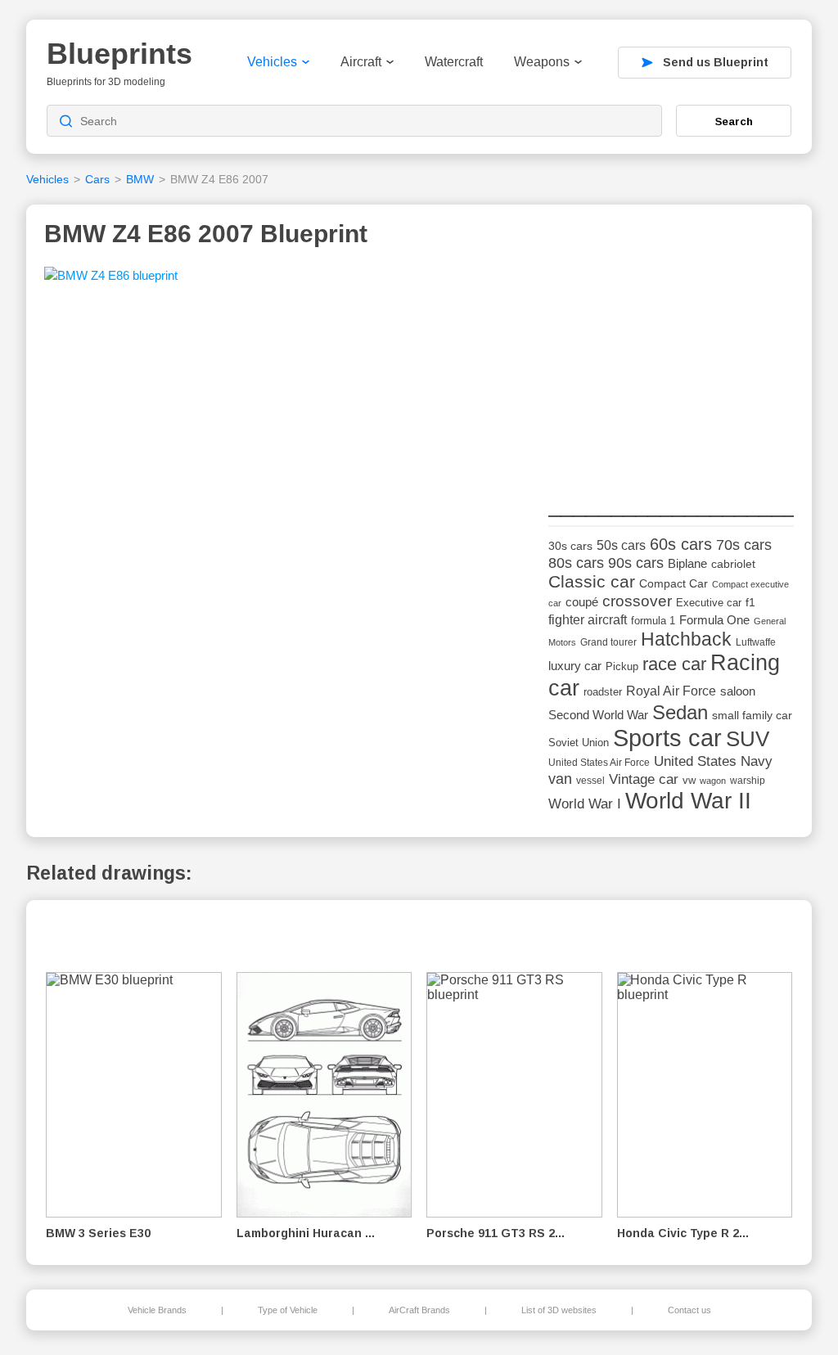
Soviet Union (578, 742)
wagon (713, 781)
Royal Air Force (671, 690)
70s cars (744, 545)
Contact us (689, 1310)
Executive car (708, 602)
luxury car (574, 666)
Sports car (667, 737)
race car (674, 664)
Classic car (591, 582)
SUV (747, 739)
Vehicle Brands (157, 1310)
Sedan (680, 712)
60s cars (681, 544)
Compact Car (673, 584)
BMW (140, 179)
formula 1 (653, 620)
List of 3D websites (559, 1310)
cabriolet (733, 564)
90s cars (636, 563)
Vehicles (272, 62)
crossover (637, 601)
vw (689, 780)
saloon (737, 691)
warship (747, 780)
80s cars (576, 563)
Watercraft (454, 62)
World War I (584, 804)
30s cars (570, 546)
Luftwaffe (756, 642)
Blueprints (119, 53)
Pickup (622, 666)
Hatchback (686, 639)
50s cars (621, 545)
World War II (688, 800)
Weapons (542, 62)
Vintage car (643, 779)
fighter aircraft (587, 620)
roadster (602, 692)
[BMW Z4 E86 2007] (111, 281)
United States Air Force (599, 762)
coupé (581, 602)
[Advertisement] (671, 369)
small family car (752, 715)
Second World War (598, 715)
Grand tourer (608, 642)
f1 (750, 602)
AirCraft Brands (419, 1310)
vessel (590, 780)
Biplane (687, 563)
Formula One (714, 620)
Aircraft (360, 62)
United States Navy (713, 761)
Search (734, 121)
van (560, 779)
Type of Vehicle (288, 1310)
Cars (97, 179)
